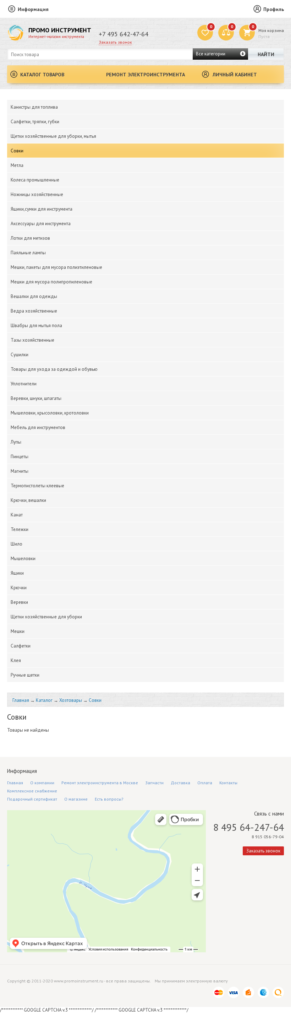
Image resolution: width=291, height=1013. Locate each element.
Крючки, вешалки (28, 500)
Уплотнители (24, 384)
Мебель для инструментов (38, 427)
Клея (16, 660)
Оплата (204, 782)
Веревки (19, 602)
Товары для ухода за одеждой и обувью (54, 369)
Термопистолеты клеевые (37, 486)
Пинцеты (19, 457)
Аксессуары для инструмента (41, 224)
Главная (20, 700)
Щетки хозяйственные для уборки (46, 617)
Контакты (228, 782)
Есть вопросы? (109, 799)
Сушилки (19, 355)
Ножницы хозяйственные (37, 194)
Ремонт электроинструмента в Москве (99, 782)
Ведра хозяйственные (34, 311)
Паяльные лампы (28, 253)
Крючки (19, 588)
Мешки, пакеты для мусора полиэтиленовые (56, 267)
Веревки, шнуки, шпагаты (36, 398)
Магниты (19, 471)
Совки (17, 151)
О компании (42, 782)
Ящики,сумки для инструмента (41, 209)
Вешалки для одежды (34, 296)
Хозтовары (70, 700)
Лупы (16, 442)
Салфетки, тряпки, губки (35, 122)
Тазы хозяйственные (32, 340)
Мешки (17, 631)
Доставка (180, 782)
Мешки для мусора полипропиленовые (51, 282)
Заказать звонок (115, 42)
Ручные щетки (25, 675)
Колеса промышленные (35, 180)
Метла (17, 165)
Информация (33, 9)
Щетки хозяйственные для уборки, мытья (53, 136)
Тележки (19, 529)
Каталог (44, 700)
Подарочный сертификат (32, 799)
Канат (17, 515)
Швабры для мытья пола (36, 326)
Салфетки (21, 646)
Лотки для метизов (30, 238)
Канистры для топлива (34, 107)
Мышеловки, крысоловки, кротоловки (50, 413)
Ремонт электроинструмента (145, 74)
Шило (16, 544)
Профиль (273, 9)
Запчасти (154, 782)
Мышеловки (23, 559)
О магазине (76, 799)
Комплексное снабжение (32, 790)
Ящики (17, 573)
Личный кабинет (235, 74)
